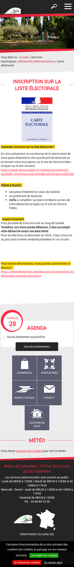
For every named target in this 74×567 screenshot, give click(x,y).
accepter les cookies (29, 451)
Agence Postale (24, 397)
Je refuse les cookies (27, 562)
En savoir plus (53, 562)
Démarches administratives (36, 61)
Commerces (24, 372)
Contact (49, 397)
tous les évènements (37, 346)
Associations (49, 372)
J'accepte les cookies (43, 555)
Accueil (24, 57)
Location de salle (37, 424)
